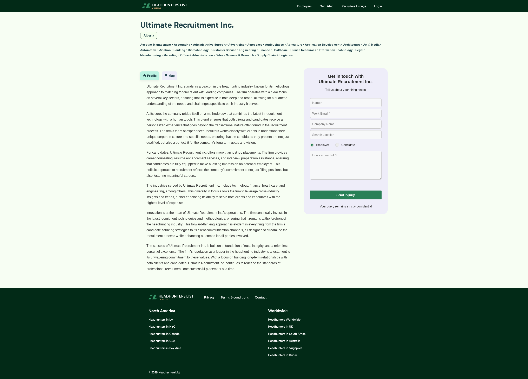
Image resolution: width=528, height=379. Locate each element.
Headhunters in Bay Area (164, 348)
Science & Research (240, 55)
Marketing (171, 55)
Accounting (182, 44)
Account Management (155, 44)
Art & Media (371, 44)
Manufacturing (150, 55)
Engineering (247, 50)
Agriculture (294, 44)
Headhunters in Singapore (285, 348)
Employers (304, 6)
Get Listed (327, 6)
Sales (219, 55)
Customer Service (223, 50)
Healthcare (280, 50)
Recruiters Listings (354, 6)
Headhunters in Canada (163, 334)
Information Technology (336, 50)
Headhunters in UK (280, 326)
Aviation (165, 50)
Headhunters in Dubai (282, 355)
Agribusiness (274, 44)
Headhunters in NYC (162, 326)
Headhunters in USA (161, 341)
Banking (179, 50)
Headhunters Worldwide (284, 319)
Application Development (323, 44)
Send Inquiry (345, 195)
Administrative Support (209, 44)
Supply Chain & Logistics (275, 55)
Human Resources (303, 50)
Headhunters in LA (160, 319)
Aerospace (254, 44)
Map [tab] (172, 75)
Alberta (149, 35)
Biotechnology (198, 50)
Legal (359, 50)
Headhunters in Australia (284, 341)
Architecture (352, 44)
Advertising (236, 44)
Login (378, 6)
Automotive (148, 50)
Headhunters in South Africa (286, 334)
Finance (264, 50)
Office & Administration (196, 55)
